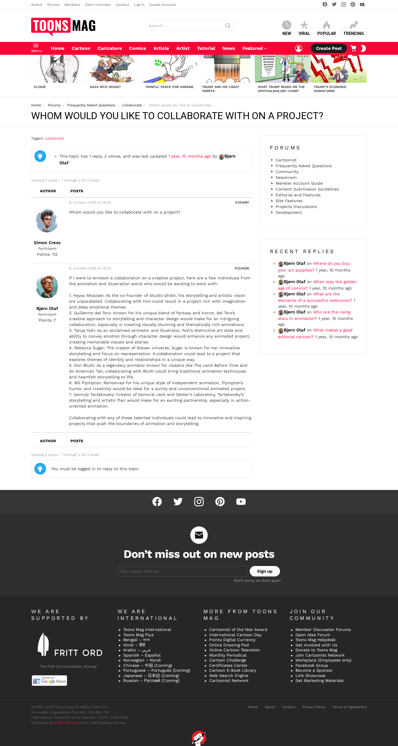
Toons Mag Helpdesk (315, 639)
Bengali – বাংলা (136, 639)
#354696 (242, 268)
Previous (34, 76)
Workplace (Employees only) (323, 660)
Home (57, 48)
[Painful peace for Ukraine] (171, 69)
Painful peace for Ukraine (169, 87)
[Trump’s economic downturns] (339, 69)
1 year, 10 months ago (189, 156)
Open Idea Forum (312, 634)
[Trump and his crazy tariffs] (227, 69)
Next (364, 76)
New (286, 33)
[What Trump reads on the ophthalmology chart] (283, 69)
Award (36, 5)
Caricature (110, 48)
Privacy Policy (313, 707)
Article (161, 48)
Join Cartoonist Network (320, 655)
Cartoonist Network (229, 680)
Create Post (329, 48)
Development (289, 212)
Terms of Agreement (349, 707)
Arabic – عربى (137, 650)
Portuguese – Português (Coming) (156, 670)
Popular (326, 33)
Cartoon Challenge (227, 660)
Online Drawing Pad (229, 645)
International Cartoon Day (235, 634)
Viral (304, 33)
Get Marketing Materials (319, 680)
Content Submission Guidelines (307, 189)
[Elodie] (59, 69)
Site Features (289, 200)
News (228, 48)
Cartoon (81, 48)
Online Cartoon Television (234, 650)
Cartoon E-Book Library (232, 670)
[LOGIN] (298, 48)
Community (287, 171)
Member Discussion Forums (323, 629)
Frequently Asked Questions (304, 165)
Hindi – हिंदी (134, 645)
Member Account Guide (299, 183)
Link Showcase (310, 675)
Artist (183, 48)
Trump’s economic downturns (330, 89)
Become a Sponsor (314, 670)
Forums (53, 5)
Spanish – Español (142, 655)
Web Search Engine (228, 675)
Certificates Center (228, 665)
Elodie (40, 87)
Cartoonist (286, 160)
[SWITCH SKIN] (363, 48)
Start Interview (98, 5)
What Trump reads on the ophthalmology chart (281, 89)
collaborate (54, 138)
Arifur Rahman (66, 723)
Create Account (162, 5)
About (270, 707)
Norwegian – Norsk (142, 660)
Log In (139, 5)
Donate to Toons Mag (316, 650)
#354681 (242, 202)
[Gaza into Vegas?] (115, 69)
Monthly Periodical (227, 655)
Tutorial (206, 48)
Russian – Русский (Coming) (151, 680)
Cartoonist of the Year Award (238, 629)
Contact (122, 5)
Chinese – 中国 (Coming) (147, 665)
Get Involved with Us (316, 645)
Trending (353, 33)
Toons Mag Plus (138, 634)
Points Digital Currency (232, 639)
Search (228, 26)
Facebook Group (311, 665)
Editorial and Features (298, 195)
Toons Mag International (147, 629)
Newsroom (286, 177)
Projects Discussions (296, 206)
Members (72, 5)
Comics (137, 48)
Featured (252, 48)
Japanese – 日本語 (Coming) (151, 675)
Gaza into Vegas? (105, 87)
